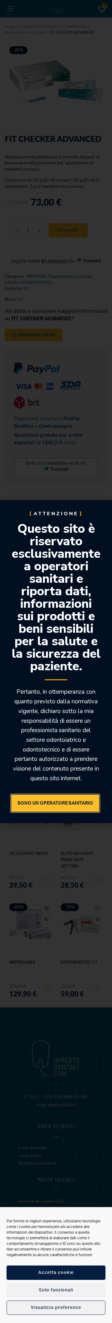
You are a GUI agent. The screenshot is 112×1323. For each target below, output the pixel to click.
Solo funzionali (56, 1290)
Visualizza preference (56, 1308)
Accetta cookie (56, 1273)
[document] (56, 661)
